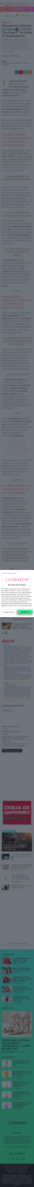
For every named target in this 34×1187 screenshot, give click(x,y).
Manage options (9, 612)
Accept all (25, 612)
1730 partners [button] (13, 589)
